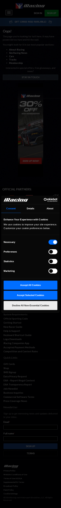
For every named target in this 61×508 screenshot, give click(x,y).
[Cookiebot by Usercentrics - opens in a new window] (43, 200)
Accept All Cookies (30, 285)
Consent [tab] (11, 208)
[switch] (52, 251)
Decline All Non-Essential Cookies (30, 305)
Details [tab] (30, 208)
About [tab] (50, 208)
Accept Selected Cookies (30, 295)
